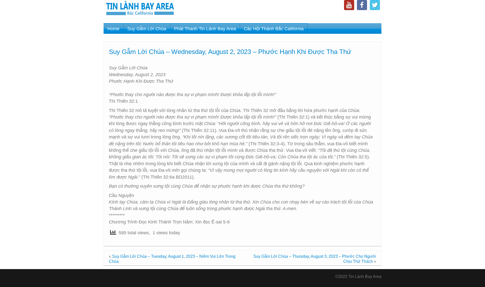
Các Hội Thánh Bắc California (274, 28)
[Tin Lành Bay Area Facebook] (362, 5)
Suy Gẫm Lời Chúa (146, 28)
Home (113, 28)
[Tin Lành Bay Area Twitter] (375, 5)
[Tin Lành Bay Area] (140, 9)
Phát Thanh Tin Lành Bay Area (205, 28)
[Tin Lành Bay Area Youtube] (349, 5)
